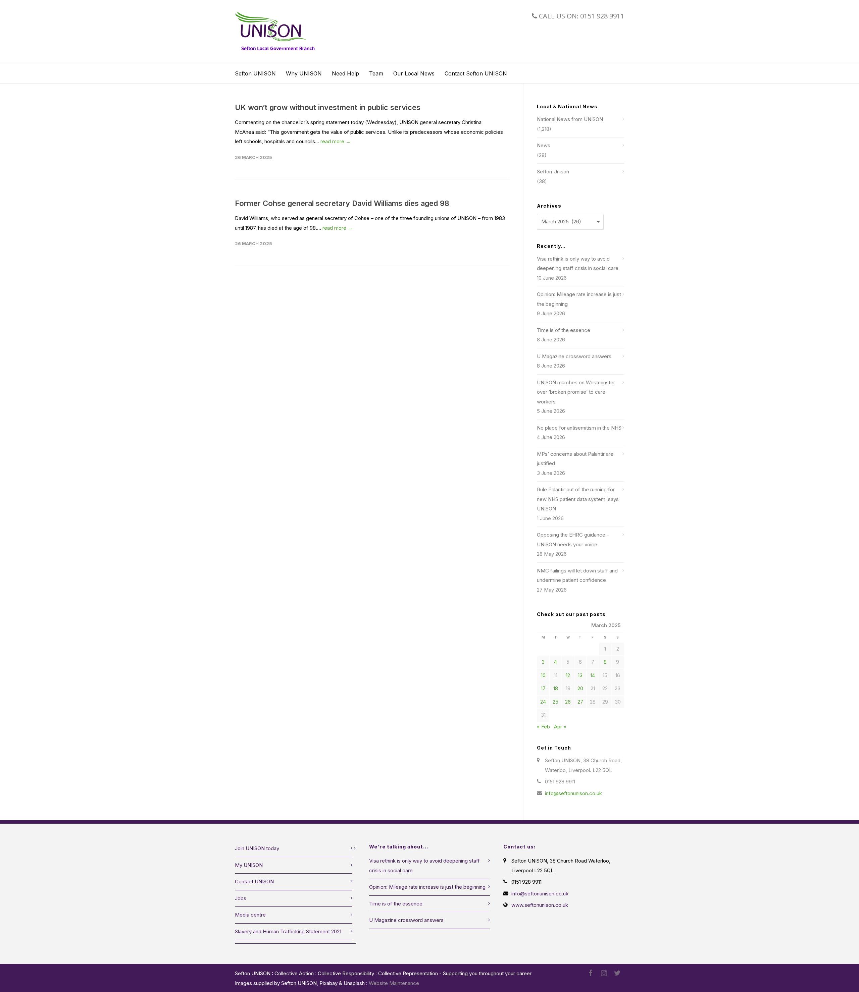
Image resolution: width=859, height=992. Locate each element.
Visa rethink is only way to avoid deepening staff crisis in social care (577, 264)
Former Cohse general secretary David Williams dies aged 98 (342, 203)
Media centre (250, 915)
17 (543, 688)
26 (568, 702)
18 (555, 688)
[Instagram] (604, 973)
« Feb (543, 726)
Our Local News (414, 73)
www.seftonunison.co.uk (539, 905)
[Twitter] (617, 973)
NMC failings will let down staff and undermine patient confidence (577, 575)
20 (580, 688)
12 (568, 675)
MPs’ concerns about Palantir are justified (575, 459)
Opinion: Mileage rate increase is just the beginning (579, 299)
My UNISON (249, 865)
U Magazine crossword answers (574, 356)
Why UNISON (304, 73)
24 (543, 702)
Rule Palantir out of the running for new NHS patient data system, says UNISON (578, 499)
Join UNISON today (257, 848)
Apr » (560, 726)
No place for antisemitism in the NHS (579, 428)
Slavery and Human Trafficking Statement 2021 (288, 931)
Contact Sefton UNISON (476, 73)
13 (580, 675)
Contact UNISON (254, 881)
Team (376, 73)
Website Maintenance (394, 983)
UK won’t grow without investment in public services (327, 107)
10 (543, 675)
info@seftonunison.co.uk (573, 793)
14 (592, 675)
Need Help (345, 73)
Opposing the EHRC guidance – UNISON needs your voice (573, 540)
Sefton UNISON (255, 73)
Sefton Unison (553, 171)
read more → (335, 141)
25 (555, 702)
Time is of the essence (563, 330)
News (543, 145)
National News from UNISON (570, 119)
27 (580, 702)
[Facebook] (590, 973)
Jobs (240, 898)
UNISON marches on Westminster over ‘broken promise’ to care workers (576, 392)
